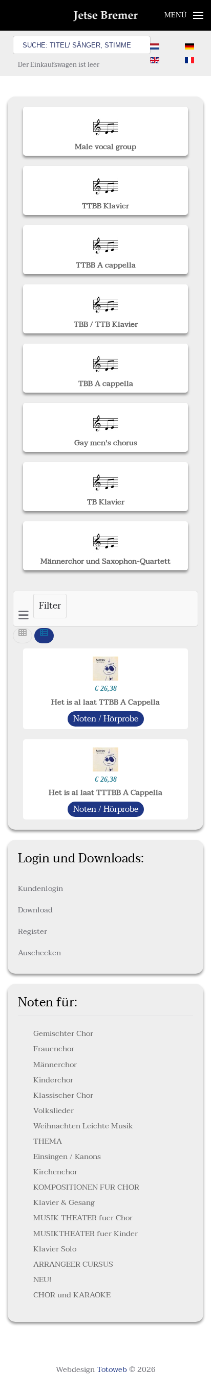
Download (35, 909)
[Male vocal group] (105, 123)
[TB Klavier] (105, 479)
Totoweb (112, 1369)
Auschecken (39, 952)
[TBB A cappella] (105, 361)
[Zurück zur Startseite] (106, 15)
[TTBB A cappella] (105, 242)
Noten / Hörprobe (105, 719)
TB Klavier (105, 502)
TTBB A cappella (106, 265)
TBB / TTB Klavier (106, 324)
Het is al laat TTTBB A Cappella (105, 792)
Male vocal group (105, 146)
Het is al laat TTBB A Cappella (105, 702)
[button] (184, 15)
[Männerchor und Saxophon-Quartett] (105, 538)
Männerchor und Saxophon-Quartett (105, 561)
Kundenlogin (40, 888)
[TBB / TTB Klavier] (105, 301)
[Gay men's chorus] (105, 420)
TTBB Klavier (105, 205)
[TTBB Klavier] (105, 182)
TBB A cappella (105, 383)
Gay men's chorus (105, 442)
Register (32, 931)
